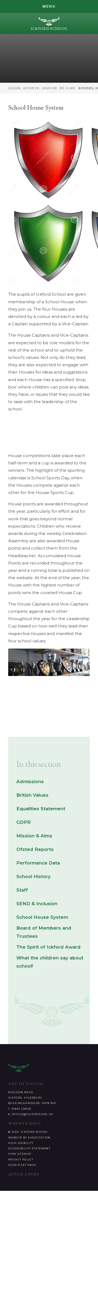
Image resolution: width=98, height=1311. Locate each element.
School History (33, 876)
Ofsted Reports (35, 849)
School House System (42, 917)
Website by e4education (29, 1137)
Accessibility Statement (29, 1148)
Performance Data (38, 863)
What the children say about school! (49, 962)
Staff (22, 890)
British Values (32, 795)
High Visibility (20, 1142)
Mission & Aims (34, 835)
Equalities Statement (40, 808)
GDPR (23, 822)
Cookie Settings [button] (22, 1164)
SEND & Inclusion (36, 903)
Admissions (30, 781)
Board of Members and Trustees (43, 932)
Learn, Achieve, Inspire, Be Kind (42, 88)
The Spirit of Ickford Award (48, 947)
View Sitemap (19, 1153)
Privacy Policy (20, 1159)
